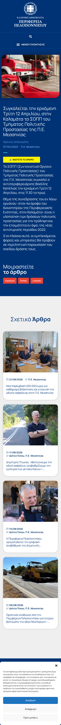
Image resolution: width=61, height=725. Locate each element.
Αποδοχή (30, 700)
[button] (56, 665)
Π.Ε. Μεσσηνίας (30, 146)
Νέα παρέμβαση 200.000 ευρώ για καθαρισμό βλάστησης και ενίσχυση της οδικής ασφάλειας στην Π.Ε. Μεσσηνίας (30, 389)
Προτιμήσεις (30, 717)
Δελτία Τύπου (16, 455)
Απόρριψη (30, 709)
